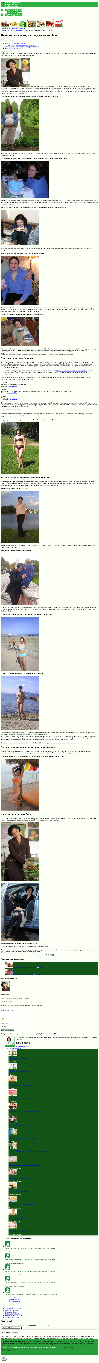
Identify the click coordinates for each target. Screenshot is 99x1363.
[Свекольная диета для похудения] (5, 27)
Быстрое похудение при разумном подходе (23, 1111)
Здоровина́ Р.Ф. (21, 1037)
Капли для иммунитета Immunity (19, 1072)
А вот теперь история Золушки (15, 43)
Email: (3, 1027)
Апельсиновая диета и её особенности (21, 1218)
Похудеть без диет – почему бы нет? (20, 1085)
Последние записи (15, 1048)
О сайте (14, 1349)
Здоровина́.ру (88, 1338)
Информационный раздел (13, 1315)
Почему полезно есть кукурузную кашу (22, 1204)
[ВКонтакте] (46, 955)
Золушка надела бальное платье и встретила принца (22, 47)
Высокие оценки (14, 1299)
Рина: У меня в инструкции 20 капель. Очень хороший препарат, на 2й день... (30, 1260)
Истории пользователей (15, 30)
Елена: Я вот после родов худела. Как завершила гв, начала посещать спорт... (30, 1271)
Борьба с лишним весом (13, 2)
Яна (41, 968)
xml (14, 1350)
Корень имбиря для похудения (18, 1191)
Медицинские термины (12, 1317)
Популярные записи (22, 1047)
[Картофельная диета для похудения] (14, 27)
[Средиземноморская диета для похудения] (32, 27)
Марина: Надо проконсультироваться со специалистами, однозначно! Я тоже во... (31, 1248)
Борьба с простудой (11, 6)
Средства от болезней (12, 1312)
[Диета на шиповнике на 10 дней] (50, 27)
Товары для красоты (11, 1310)
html (10, 1350)
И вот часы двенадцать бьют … (15, 48)
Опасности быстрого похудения (19, 1125)
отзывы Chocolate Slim (58, 950)
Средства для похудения (13, 1308)
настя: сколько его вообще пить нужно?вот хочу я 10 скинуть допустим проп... (31, 1294)
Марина (40, 974)
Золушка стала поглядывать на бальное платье (20, 45)
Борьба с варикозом (12, 4)
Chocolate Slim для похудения (18, 1058)
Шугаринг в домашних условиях (19, 1178)
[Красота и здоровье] (11, 15)
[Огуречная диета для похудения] (23, 27)
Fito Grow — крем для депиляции (20, 1098)
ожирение (32, 1325)
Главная (3, 30)
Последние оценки (15, 1301)
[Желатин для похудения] (59, 27)
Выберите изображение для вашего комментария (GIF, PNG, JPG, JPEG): (25, 1034)
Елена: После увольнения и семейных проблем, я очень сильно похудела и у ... (31, 1282)
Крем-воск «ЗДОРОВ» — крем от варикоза (23, 1138)
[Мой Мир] (53, 955)
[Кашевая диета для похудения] (41, 27)
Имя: (3, 1023)
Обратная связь (6, 1349)
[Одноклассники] (51, 955)
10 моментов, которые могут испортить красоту (24, 1165)
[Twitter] (48, 955)
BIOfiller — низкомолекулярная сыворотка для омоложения (28, 1151)
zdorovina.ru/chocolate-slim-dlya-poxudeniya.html (71, 371)
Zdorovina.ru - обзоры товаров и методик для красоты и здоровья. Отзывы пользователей (30, 1347)
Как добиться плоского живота (19, 1231)
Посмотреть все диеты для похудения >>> (14, 29)
